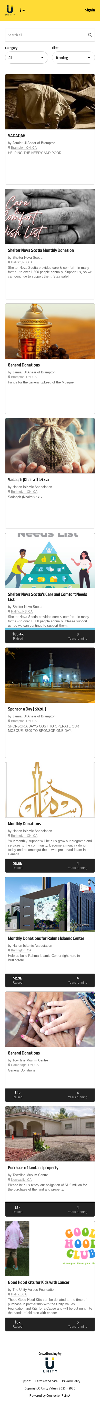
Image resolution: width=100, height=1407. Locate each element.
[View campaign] (50, 102)
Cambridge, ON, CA (25, 1065)
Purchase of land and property (33, 1167)
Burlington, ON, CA (24, 491)
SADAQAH (16, 135)
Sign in (90, 10)
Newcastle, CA (21, 1180)
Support (25, 1381)
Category (11, 48)
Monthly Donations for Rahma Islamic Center (46, 938)
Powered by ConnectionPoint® (49, 1395)
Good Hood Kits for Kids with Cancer (38, 1282)
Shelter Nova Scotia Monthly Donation (41, 250)
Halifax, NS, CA (22, 262)
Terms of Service (46, 1381)
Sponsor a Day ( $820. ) (27, 709)
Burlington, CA (21, 950)
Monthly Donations (24, 823)
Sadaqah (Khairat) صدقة (28, 479)
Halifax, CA (19, 1294)
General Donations (23, 365)
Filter (55, 48)
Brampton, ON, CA (24, 147)
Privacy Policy (71, 1381)
